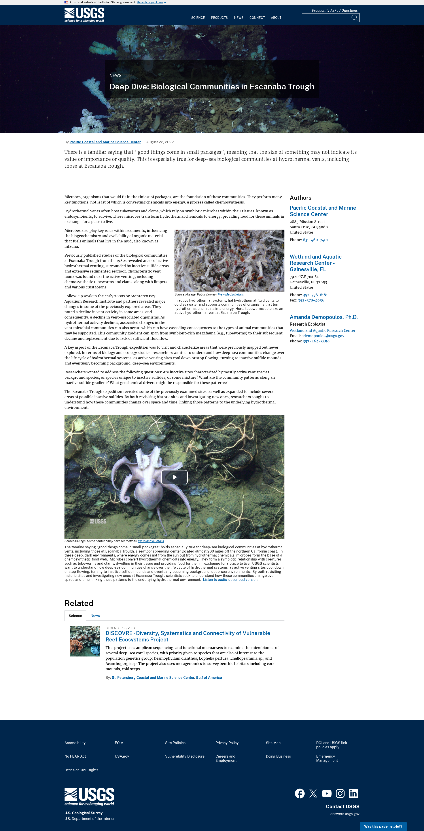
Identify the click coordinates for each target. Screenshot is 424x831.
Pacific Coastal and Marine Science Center (105, 142)
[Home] (84, 21)
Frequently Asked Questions (335, 10)
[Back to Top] (408, 815)
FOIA (119, 743)
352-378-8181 (315, 295)
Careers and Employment (226, 758)
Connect (257, 17)
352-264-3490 (316, 341)
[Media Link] (229, 261)
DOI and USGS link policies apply (331, 745)
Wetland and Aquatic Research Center (323, 330)
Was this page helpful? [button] (383, 826)
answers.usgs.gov (345, 814)
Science (198, 17)
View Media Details (231, 294)
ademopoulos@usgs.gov (323, 336)
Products (219, 17)
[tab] (75, 615)
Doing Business (278, 756)
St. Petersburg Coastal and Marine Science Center (153, 678)
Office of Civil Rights (81, 770)
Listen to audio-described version (230, 580)
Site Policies (175, 743)
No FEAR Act (75, 756)
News (238, 17)
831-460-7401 (315, 240)
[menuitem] (198, 15)
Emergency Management (327, 758)
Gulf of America (209, 678)
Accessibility (75, 743)
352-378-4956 (311, 300)
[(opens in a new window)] (300, 793)
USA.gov (122, 756)
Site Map (273, 743)
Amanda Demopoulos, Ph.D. (324, 317)
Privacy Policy (227, 743)
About (276, 17)
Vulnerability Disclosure (184, 756)
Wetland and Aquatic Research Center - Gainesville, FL (316, 263)
